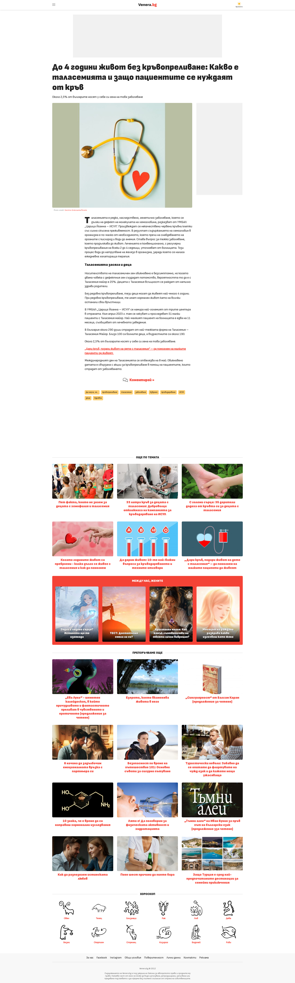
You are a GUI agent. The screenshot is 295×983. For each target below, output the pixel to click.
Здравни (98, 398)
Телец (99, 918)
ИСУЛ (181, 392)
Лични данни (174, 957)
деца (88, 398)
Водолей (196, 942)
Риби (228, 942)
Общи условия (133, 957)
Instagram (116, 957)
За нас (89, 957)
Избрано (153, 392)
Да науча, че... (92, 392)
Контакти (190, 957)
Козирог (163, 942)
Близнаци (131, 918)
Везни (66, 942)
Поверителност (153, 957)
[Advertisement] (147, 34)
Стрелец (131, 942)
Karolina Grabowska (73, 210)
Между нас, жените (147, 580)
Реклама (204, 957)
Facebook (101, 957)
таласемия (126, 392)
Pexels (84, 210)
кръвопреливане (109, 392)
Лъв (196, 918)
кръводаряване (168, 392)
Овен (66, 918)
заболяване (141, 392)
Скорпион (99, 942)
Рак (163, 918)
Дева (228, 918)
